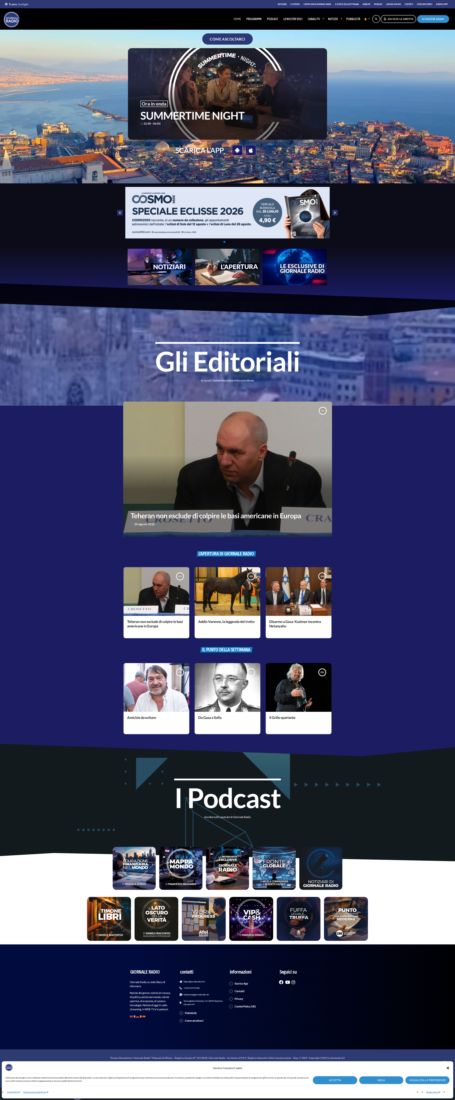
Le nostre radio (433, 18)
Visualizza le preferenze (427, 1080)
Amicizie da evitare (141, 718)
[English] (131, 1016)
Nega (381, 1080)
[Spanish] (144, 1016)
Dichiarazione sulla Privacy (35, 1092)
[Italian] (366, 19)
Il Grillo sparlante (282, 718)
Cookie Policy (13, 1092)
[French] (134, 1016)
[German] (137, 1016)
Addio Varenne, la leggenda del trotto (226, 622)
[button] (448, 1068)
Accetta (335, 1080)
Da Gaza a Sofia (209, 718)
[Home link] (12, 19)
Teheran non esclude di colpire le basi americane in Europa (216, 516)
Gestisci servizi (432, 1092)
